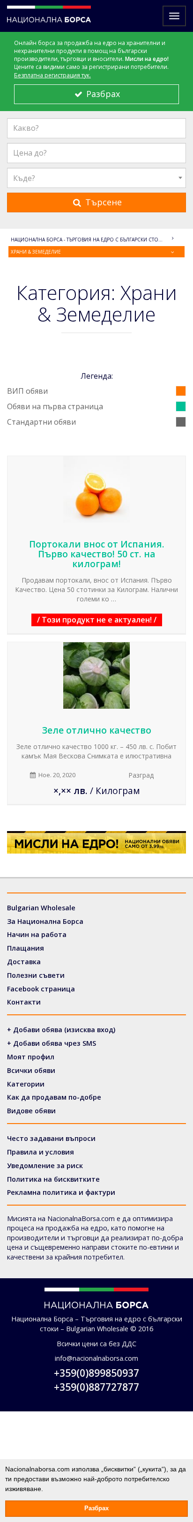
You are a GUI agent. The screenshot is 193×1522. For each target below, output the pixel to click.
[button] (46, 1489)
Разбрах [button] (96, 1508)
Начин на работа (37, 934)
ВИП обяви (27, 391)
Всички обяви (31, 1070)
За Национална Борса (45, 921)
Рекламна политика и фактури (61, 1192)
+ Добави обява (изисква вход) (61, 1029)
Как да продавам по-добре (54, 1097)
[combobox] (96, 178)
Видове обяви (31, 1110)
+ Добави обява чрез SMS (51, 1043)
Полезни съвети (36, 975)
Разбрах (102, 93)
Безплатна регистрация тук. (52, 75)
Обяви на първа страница (55, 406)
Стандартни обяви (41, 422)
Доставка (24, 961)
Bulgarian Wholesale (41, 907)
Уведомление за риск (45, 1165)
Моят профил (30, 1056)
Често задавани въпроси (51, 1138)
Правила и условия (40, 1151)
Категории (26, 1084)
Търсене (102, 202)
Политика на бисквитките (53, 1179)
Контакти (24, 1001)
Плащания (25, 948)
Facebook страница (41, 988)
